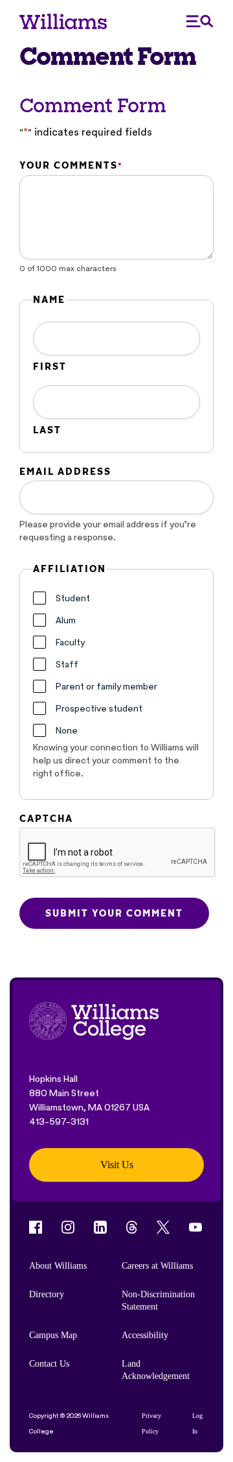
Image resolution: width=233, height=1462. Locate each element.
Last (47, 430)
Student (73, 598)
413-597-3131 (59, 1121)
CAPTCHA (46, 818)
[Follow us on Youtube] (195, 1227)
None (67, 730)
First (50, 366)
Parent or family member (106, 686)
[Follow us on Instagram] (67, 1227)
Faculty (70, 642)
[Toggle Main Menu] (200, 21)
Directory (46, 1294)
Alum (66, 620)
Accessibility (145, 1335)
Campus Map (53, 1335)
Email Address (65, 471)
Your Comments (70, 165)
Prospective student (99, 708)
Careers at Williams (157, 1266)
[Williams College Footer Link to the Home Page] (94, 1022)
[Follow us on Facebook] (35, 1227)
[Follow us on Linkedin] (100, 1227)
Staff (67, 664)
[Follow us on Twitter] (163, 1227)
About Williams (58, 1266)
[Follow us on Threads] (131, 1227)
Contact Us (49, 1364)
